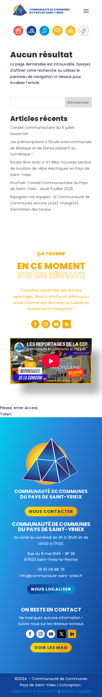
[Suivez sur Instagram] (46, 324)
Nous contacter (51, 511)
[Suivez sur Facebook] (35, 324)
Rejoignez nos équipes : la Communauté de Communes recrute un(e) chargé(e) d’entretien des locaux (50, 203)
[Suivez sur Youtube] (56, 324)
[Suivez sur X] (61, 634)
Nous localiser (51, 589)
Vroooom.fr (47, 691)
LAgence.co (21, 691)
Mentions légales (75, 691)
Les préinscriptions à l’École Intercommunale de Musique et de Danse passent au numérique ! (51, 148)
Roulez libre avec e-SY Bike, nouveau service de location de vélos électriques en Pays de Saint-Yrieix (50, 168)
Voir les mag (51, 648)
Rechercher (78, 102)
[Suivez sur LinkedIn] (67, 324)
